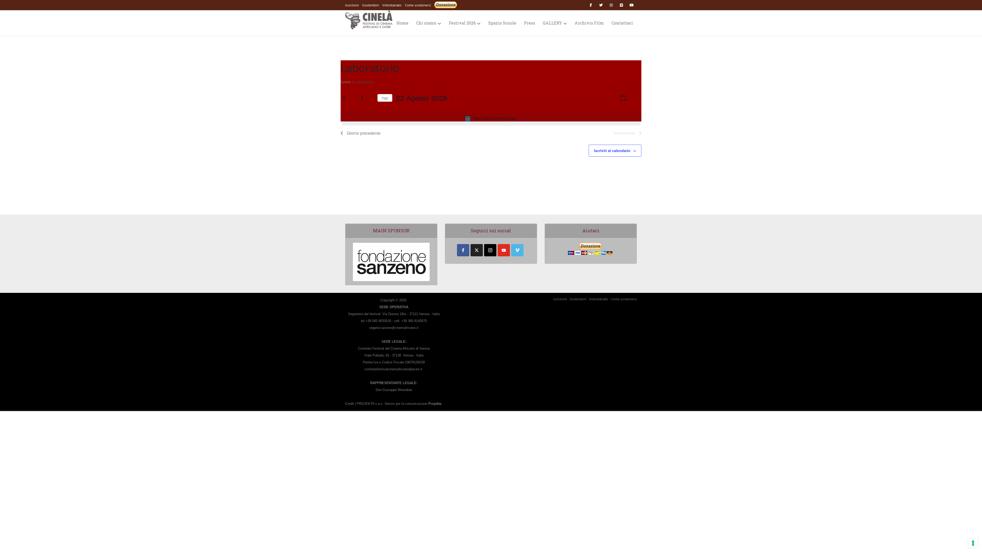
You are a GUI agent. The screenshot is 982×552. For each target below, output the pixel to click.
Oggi (385, 98)
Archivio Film (589, 23)
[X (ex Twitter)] (477, 250)
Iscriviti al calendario (612, 150)
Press (529, 23)
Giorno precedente (364, 133)
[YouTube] (504, 250)
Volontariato (598, 299)
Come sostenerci (418, 5)
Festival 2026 (462, 23)
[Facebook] (463, 250)
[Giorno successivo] (362, 98)
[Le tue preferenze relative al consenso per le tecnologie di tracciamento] (973, 543)
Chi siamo (426, 23)
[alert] (491, 118)
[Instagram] (490, 250)
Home (402, 23)
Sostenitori (578, 299)
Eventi (346, 81)
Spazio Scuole (502, 23)
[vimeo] (517, 250)
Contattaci (622, 23)
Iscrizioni (560, 299)
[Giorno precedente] (344, 98)
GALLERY (552, 23)
